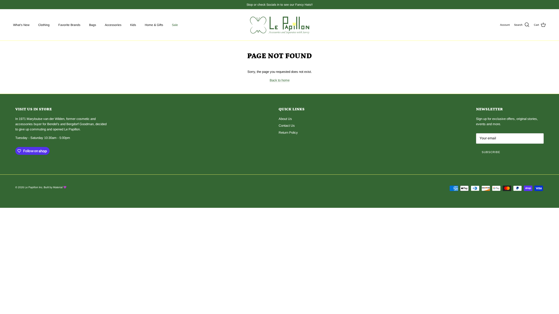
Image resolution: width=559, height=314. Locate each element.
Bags (92, 25)
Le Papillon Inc (33, 187)
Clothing (44, 25)
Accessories (113, 25)
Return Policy (288, 132)
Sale (175, 25)
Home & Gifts (154, 25)
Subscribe (491, 152)
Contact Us (287, 125)
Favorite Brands (69, 25)
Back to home (280, 80)
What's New (21, 25)
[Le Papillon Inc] (279, 25)
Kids (133, 25)
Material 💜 (60, 187)
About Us (285, 119)
